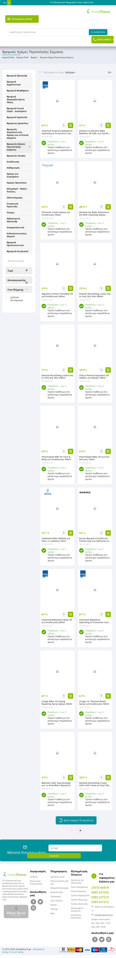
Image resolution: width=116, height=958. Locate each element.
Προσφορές (55, 896)
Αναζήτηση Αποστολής (76, 916)
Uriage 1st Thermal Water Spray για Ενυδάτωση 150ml (94, 702)
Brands (53, 904)
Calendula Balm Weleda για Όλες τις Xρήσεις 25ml (56, 539)
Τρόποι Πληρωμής (79, 899)
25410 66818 (104, 39)
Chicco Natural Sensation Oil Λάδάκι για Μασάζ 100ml (94, 376)
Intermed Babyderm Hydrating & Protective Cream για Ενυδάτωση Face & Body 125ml (95, 621)
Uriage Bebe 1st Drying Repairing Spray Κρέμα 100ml (57, 702)
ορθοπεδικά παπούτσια (13, 894)
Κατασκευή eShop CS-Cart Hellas (23, 950)
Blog (52, 913)
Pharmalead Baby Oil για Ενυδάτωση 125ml (94, 458)
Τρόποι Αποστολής (79, 904)
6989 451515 (100, 902)
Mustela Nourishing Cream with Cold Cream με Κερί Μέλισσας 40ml (94, 784)
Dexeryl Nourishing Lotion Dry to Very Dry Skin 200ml (57, 376)
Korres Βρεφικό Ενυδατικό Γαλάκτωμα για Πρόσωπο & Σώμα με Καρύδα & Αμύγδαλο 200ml (95, 539)
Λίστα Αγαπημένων (79, 887)
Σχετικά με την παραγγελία (77, 881)
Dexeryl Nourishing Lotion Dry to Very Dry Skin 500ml (95, 295)
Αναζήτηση (99, 32)
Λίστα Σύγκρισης (78, 891)
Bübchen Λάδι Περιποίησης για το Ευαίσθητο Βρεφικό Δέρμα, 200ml (56, 784)
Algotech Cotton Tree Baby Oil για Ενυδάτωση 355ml (57, 295)
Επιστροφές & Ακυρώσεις (77, 909)
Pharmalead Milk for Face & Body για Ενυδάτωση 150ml (56, 458)
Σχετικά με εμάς (57, 876)
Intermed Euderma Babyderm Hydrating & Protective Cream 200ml (57, 132)
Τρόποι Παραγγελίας (80, 895)
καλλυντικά (22, 888)
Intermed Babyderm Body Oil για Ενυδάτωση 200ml (57, 621)
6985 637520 (100, 892)
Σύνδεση (34, 876)
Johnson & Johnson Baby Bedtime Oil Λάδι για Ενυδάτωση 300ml (94, 132)
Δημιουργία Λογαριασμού (36, 882)
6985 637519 (100, 897)
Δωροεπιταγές (56, 892)
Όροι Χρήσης (56, 900)
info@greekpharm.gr (103, 915)
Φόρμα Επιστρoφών (59, 888)
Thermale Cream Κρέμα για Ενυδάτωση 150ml (56, 213)
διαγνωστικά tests (10, 896)
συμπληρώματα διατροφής (14, 891)
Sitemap (54, 909)
